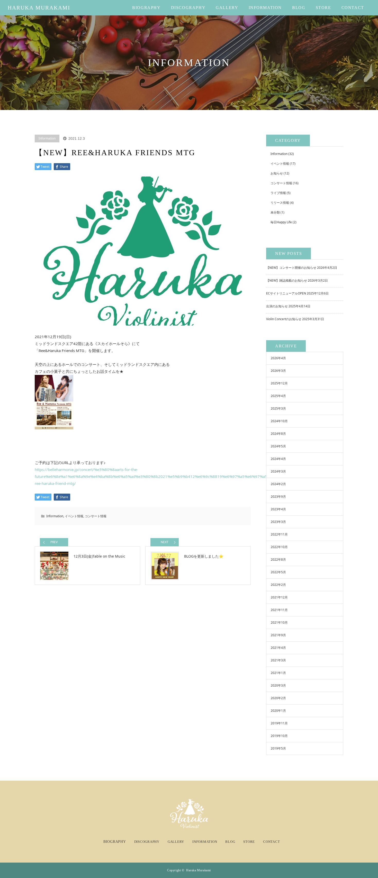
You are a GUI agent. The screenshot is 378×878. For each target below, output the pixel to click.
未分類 (275, 212)
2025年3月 (278, 408)
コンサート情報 (95, 516)
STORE (323, 7)
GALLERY (227, 7)
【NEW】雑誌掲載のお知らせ (286, 280)
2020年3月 (278, 685)
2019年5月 (278, 748)
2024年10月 (279, 421)
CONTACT (352, 7)
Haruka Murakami (39, 8)
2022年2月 (278, 585)
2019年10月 (279, 736)
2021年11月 (279, 610)
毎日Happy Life (281, 222)
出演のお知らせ (277, 306)
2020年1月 (278, 710)
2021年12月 (279, 597)
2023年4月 (278, 509)
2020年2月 (278, 698)
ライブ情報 (278, 193)
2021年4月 (278, 647)
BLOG (298, 7)
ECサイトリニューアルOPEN (286, 293)
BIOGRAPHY (146, 7)
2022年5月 (278, 572)
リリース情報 (280, 202)
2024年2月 (278, 484)
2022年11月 (279, 534)
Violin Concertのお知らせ (283, 319)
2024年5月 (278, 446)
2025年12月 (279, 383)
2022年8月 (278, 559)
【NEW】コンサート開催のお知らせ (291, 267)
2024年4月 (278, 459)
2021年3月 (278, 660)
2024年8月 (278, 433)
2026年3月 (278, 370)
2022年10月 (279, 547)
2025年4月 (278, 396)
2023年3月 (278, 522)
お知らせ (277, 173)
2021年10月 (279, 622)
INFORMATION (265, 7)
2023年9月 (278, 496)
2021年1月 (278, 673)
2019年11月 (279, 723)
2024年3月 (278, 471)
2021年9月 (278, 635)
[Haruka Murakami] (189, 826)
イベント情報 (74, 516)
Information (47, 138)
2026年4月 (278, 358)
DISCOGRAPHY (188, 7)
